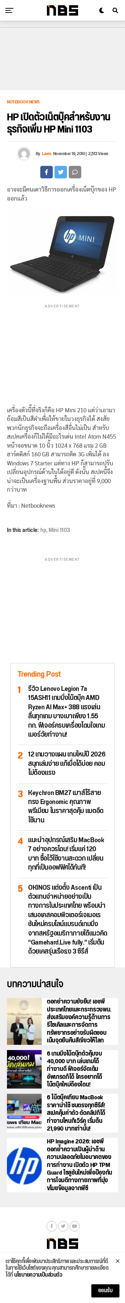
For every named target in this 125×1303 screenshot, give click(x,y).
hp (43, 530)
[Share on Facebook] (46, 172)
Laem (46, 153)
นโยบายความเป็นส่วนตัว (38, 1275)
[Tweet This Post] (61, 172)
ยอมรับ (105, 1290)
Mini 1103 (59, 530)
